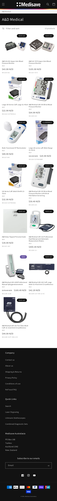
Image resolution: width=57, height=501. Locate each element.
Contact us (10, 360)
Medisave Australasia (30, 496)
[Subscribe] (48, 465)
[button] (3, 4)
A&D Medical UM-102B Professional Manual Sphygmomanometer (14, 283)
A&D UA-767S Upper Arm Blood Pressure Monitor (40, 62)
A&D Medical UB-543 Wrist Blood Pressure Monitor (40, 106)
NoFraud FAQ (11, 389)
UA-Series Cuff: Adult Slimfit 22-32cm (13, 192)
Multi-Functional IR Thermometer (14, 148)
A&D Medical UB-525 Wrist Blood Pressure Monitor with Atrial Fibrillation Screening (40, 193)
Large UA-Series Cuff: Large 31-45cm (15, 105)
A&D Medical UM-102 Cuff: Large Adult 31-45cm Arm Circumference (41, 283)
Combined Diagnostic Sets (16, 424)
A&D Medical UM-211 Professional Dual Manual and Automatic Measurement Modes (41, 239)
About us (9, 366)
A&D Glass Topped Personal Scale (14, 237)
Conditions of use (12, 383)
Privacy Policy (11, 378)
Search (8, 406)
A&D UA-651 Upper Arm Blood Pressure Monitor (12, 62)
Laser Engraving (12, 412)
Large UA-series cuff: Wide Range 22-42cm (40, 149)
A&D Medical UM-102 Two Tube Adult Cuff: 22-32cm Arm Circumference (15, 327)
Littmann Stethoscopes (15, 418)
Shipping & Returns (13, 372)
